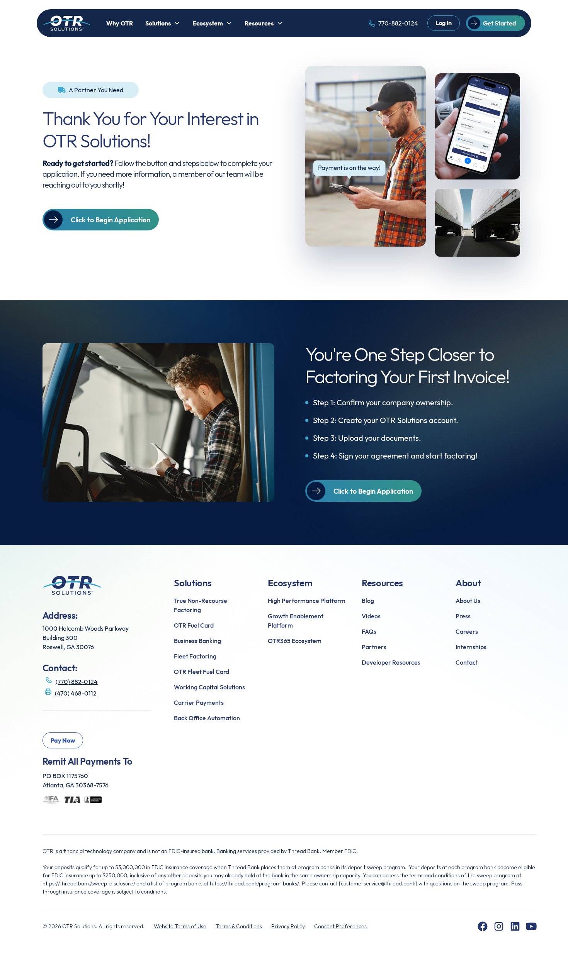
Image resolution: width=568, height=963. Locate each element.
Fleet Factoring (195, 656)
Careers (467, 631)
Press (463, 616)
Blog (368, 600)
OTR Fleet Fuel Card (201, 671)
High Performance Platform (306, 600)
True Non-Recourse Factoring (200, 605)
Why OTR (119, 23)
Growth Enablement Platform (295, 620)
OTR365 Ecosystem (294, 641)
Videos (371, 616)
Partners (374, 647)
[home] (67, 23)
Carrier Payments (199, 702)
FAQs (369, 631)
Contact (467, 662)
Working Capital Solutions (209, 687)
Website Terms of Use (180, 926)
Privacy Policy (288, 926)
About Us (468, 600)
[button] (162, 23)
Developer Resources (391, 662)
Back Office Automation (207, 718)
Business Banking (197, 641)
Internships (471, 647)
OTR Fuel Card (194, 625)
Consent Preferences (340, 926)
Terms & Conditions (239, 926)
